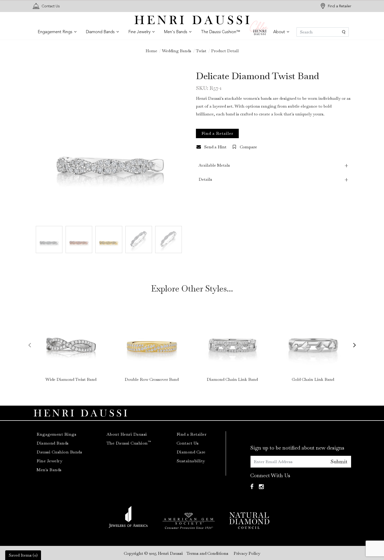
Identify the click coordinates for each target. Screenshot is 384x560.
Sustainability (191, 461)
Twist (201, 51)
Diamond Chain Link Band (232, 379)
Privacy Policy (247, 553)
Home (151, 51)
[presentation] (29, 345)
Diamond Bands (53, 443)
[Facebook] (252, 486)
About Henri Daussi (127, 434)
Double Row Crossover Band (152, 379)
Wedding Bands (176, 51)
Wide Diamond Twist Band (70, 379)
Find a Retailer (339, 6)
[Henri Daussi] (192, 19)
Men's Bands (49, 469)
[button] (57, 32)
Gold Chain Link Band (313, 379)
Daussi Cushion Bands (59, 452)
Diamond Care (191, 452)
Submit (338, 461)
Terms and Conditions (207, 553)
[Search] (322, 32)
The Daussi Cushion (129, 443)
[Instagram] (261, 486)
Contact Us (51, 6)
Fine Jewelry (49, 461)
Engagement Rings (56, 434)
